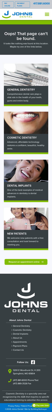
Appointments (20, 341)
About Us (17, 337)
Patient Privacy (27, 406)
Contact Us (18, 349)
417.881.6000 (41, 3)
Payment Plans (21, 4)
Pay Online (7, 4)
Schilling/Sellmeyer (39, 409)
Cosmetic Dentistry (22, 329)
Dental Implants (20, 333)
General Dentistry (21, 325)
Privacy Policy (14, 406)
